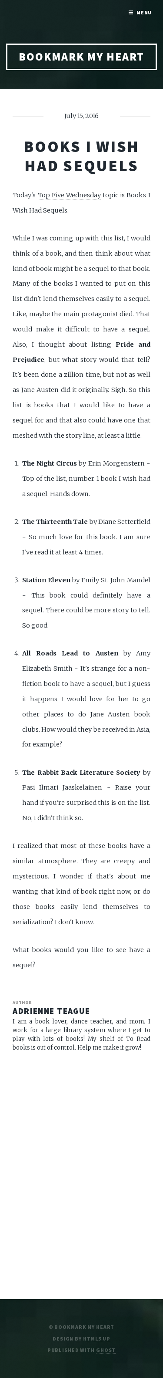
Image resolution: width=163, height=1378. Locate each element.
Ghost (106, 1350)
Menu (144, 12)
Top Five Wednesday (69, 195)
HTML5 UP (96, 1338)
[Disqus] (81, 1171)
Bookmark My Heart (81, 57)
